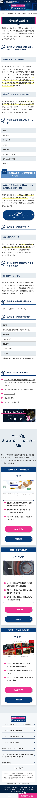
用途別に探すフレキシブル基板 (12, 748)
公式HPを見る (18, 529)
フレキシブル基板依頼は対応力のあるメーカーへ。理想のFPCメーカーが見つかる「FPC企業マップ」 (19, 1)
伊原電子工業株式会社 (12, 402)
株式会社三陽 (9, 398)
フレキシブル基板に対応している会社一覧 (18, 389)
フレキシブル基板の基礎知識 (12, 730)
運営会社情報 (6, 762)
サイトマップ (18, 768)
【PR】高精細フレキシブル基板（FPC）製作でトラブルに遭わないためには (17, 755)
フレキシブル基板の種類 (10, 742)
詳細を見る (18, 539)
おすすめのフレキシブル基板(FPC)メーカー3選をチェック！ (18, 215)
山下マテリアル (9, 394)
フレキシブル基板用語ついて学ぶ (13, 736)
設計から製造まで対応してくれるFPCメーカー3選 (28, 795)
